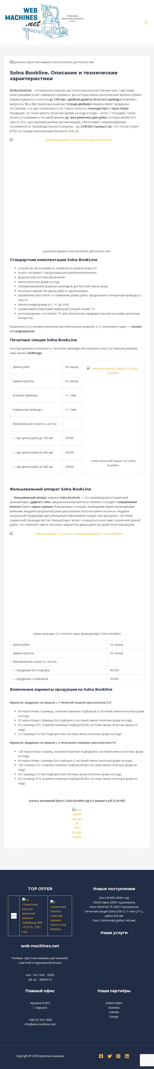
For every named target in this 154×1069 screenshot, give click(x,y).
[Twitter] (109, 1056)
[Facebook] (101, 1056)
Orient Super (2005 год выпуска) (114, 902)
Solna (15, 83)
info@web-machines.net (40, 1024)
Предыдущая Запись (19, 855)
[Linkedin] (127, 1056)
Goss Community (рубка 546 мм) (114, 920)
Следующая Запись (135, 855)
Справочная (28, 83)
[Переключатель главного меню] (146, 22)
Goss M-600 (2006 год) (114, 898)
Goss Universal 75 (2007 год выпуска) (114, 907)
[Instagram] (118, 1056)
